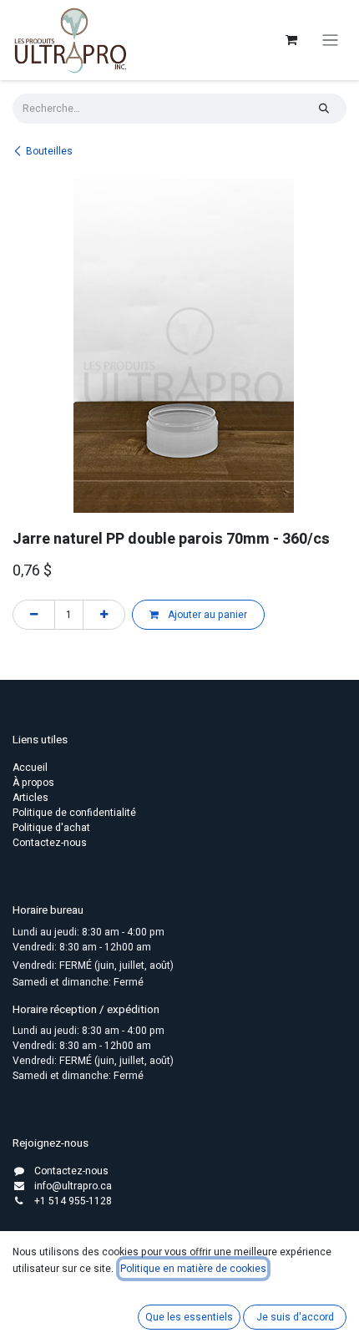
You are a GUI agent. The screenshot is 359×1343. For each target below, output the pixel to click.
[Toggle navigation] (330, 40)
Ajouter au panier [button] (206, 614)
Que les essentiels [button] (189, 1317)
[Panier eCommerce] (291, 40)
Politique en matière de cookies (193, 1268)
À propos (33, 782)
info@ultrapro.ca (73, 1185)
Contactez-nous (50, 842)
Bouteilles (49, 151)
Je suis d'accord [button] (295, 1317)
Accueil (30, 767)
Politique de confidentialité (74, 812)
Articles (30, 797)
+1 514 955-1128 (73, 1201)
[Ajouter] (104, 615)
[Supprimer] (34, 615)
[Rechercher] (323, 109)
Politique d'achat (51, 827)
